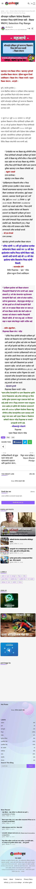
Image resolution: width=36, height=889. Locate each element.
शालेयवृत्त (19, 882)
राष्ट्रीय (14, 582)
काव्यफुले (14, 576)
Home (5, 879)
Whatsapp (30, 442)
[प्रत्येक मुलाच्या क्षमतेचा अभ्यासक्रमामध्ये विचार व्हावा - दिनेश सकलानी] (4, 559)
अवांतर (3, 576)
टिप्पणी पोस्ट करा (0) (18, 502)
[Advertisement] (18, 791)
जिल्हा (8, 437)
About (11, 879)
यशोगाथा (3, 582)
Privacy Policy (28, 879)
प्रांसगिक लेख (13, 579)
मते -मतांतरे (30, 579)
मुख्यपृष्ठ (2, 11)
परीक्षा (24, 576)
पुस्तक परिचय (4, 579)
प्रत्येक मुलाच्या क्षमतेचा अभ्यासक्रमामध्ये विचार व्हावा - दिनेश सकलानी (21, 559)
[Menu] (2, 3)
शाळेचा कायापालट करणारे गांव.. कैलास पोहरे (12, 827)
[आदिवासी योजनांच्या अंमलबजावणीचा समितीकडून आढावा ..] (4, 541)
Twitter (25, 442)
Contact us (18, 879)
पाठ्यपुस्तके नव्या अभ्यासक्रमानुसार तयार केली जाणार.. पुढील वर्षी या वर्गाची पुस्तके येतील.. (21, 550)
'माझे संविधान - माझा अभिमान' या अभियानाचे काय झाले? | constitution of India (15, 813)
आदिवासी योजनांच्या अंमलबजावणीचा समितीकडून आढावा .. (21, 540)
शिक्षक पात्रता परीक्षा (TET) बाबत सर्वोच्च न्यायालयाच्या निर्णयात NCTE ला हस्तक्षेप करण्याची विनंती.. (18, 820)
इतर (8, 576)
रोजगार (20, 582)
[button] (29, 3)
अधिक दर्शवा (32, 474)
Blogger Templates (15, 884)
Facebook (18, 442)
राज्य (7, 11)
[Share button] (3, 447)
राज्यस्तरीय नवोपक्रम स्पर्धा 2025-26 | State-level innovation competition (18, 834)
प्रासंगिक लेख (22, 579)
